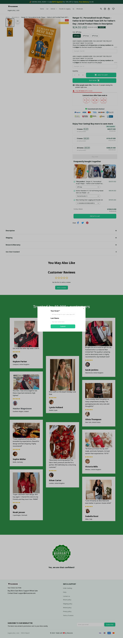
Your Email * (55, 311)
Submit (63, 326)
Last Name (55, 318)
